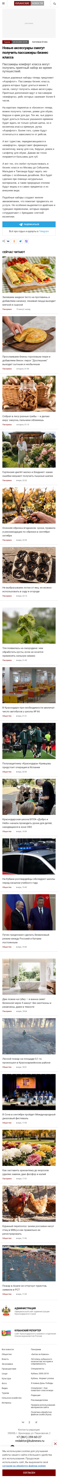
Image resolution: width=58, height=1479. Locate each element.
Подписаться (31, 224)
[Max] (26, 241)
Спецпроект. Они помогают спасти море (42, 1389)
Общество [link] (6, 716)
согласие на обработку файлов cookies (24, 1465)
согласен (29, 1472)
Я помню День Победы (42, 1383)
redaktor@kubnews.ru (29, 1441)
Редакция (35, 1395)
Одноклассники (29, 1422)
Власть (5, 1359)
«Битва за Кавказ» (40, 1354)
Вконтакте (23, 1422)
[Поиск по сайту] (54, 3)
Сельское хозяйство (12, 1398)
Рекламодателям (39, 1400)
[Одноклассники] (14, 241)
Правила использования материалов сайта (43, 1406)
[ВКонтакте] (8, 241)
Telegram (44, 231)
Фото (4, 1383)
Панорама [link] (7, 309)
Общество (7, 1354)
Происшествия (9, 1369)
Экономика (7, 1364)
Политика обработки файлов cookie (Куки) (41, 1413)
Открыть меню (3, 3)
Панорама (36, 1349)
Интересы (6, 1403)
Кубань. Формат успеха (42, 1378)
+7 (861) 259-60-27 (29, 1437)
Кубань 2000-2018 (40, 1373)
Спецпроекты (37, 1368)
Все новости (8, 1349)
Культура (6, 1378)
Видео (5, 1388)
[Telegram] (20, 241)
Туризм (7, 42)
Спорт (5, 1373)
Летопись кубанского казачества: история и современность (42, 1361)
